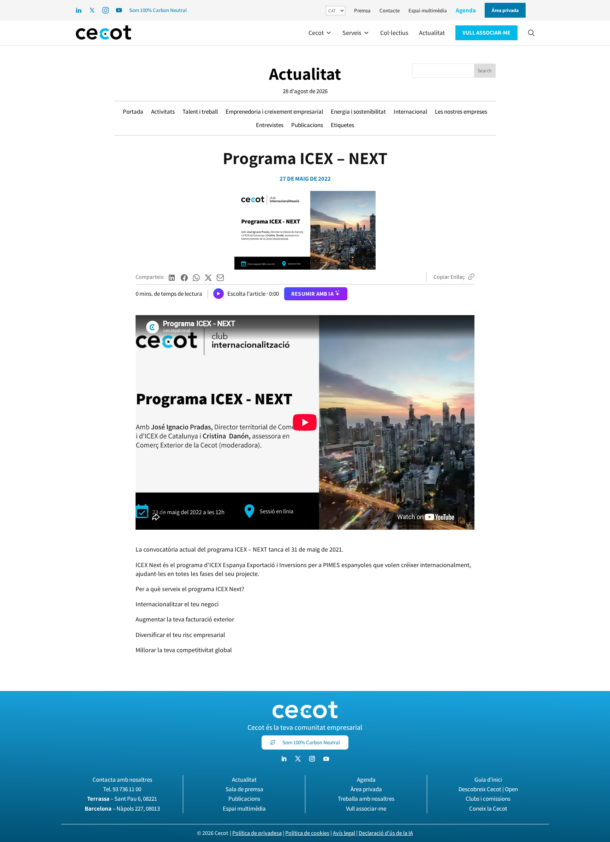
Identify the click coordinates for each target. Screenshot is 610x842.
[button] (320, 32)
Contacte (389, 10)
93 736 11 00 (127, 789)
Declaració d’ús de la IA (386, 833)
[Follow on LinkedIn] (283, 758)
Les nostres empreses (461, 111)
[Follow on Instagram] (312, 758)
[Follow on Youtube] (326, 758)
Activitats (163, 111)
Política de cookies (307, 833)
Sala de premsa (244, 789)
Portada (133, 111)
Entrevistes (269, 125)
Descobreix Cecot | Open (488, 789)
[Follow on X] (298, 758)
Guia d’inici (488, 779)
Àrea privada (366, 789)
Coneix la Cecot (488, 808)
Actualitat (305, 73)
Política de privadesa (257, 833)
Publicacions (307, 125)
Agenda (466, 10)
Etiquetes (342, 125)
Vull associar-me (366, 808)
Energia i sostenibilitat (358, 111)
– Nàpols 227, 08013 (122, 808)
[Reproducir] (218, 293)
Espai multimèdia (427, 10)
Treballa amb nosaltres (366, 798)
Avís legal (344, 833)
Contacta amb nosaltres (122, 779)
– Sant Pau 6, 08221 (122, 798)
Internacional (410, 111)
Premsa (362, 10)
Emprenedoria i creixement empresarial (274, 111)
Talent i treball (200, 111)
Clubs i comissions (488, 798)
